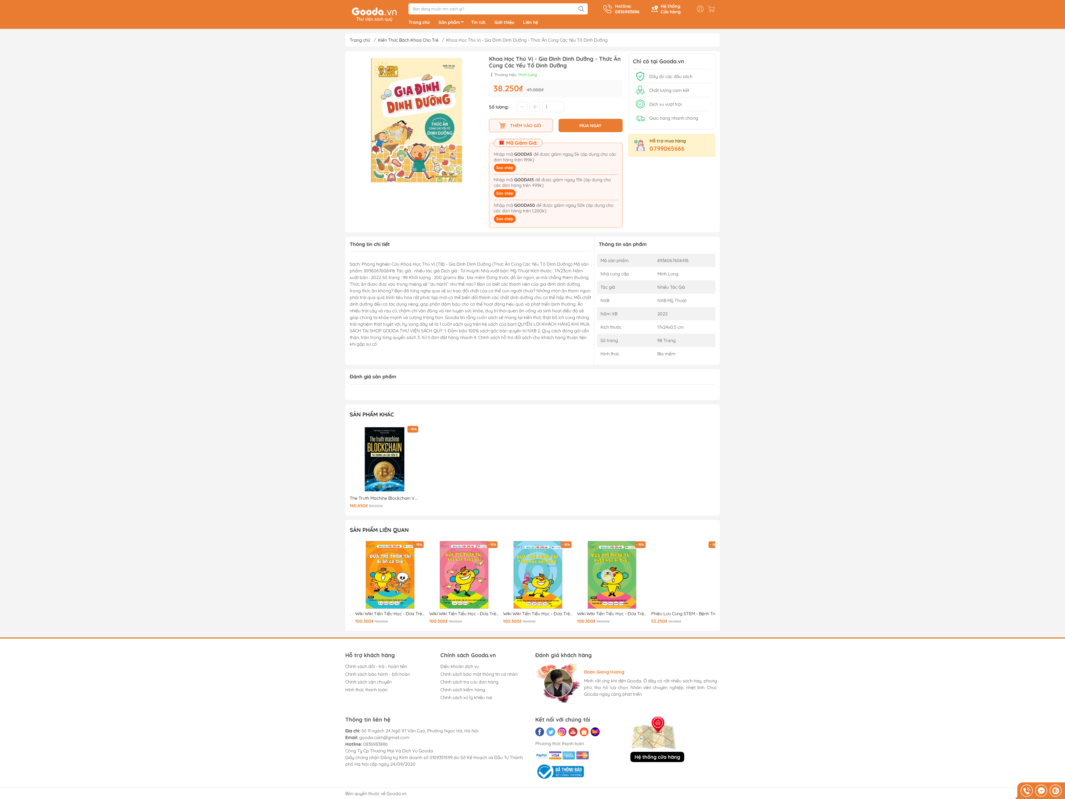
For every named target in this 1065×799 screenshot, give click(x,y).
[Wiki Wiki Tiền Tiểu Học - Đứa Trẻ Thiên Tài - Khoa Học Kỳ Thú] (606, 575)
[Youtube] (573, 731)
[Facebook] (539, 731)
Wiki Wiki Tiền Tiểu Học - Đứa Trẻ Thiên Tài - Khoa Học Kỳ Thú (606, 613)
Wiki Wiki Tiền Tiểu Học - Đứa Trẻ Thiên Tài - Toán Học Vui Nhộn (532, 613)
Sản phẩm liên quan (379, 529)
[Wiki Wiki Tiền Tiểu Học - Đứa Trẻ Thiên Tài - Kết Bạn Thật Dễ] (459, 575)
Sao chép (504, 167)
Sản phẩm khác (372, 414)
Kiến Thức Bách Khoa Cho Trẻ (408, 40)
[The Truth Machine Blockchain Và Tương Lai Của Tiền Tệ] (385, 459)
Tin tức (478, 22)
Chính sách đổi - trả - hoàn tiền (376, 666)
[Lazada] (595, 731)
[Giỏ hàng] (713, 8)
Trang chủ (419, 22)
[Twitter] (550, 731)
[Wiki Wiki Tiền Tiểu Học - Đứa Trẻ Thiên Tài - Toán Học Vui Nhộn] (532, 575)
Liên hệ (530, 22)
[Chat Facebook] (1041, 791)
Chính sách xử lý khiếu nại (466, 697)
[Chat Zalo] (1055, 791)
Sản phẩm (449, 22)
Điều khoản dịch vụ (459, 666)
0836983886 (375, 744)
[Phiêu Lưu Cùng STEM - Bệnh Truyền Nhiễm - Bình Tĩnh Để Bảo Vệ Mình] (680, 575)
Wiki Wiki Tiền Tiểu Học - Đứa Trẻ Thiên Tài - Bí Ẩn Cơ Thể (385, 613)
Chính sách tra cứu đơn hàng (469, 682)
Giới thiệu (504, 22)
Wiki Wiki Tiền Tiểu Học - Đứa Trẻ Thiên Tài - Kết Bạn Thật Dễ (459, 613)
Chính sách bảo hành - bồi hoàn (377, 674)
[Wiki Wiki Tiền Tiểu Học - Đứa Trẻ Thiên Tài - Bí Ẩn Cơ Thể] (385, 575)
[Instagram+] (561, 731)
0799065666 (667, 148)
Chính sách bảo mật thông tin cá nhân (479, 674)
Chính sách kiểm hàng (462, 689)
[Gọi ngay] (1027, 791)
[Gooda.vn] (374, 14)
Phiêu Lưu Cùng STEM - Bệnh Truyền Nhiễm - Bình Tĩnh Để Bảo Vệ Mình (680, 613)
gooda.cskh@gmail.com (384, 737)
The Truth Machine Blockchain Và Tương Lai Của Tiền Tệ (385, 498)
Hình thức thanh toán (366, 689)
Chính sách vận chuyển (368, 682)
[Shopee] (584, 731)
